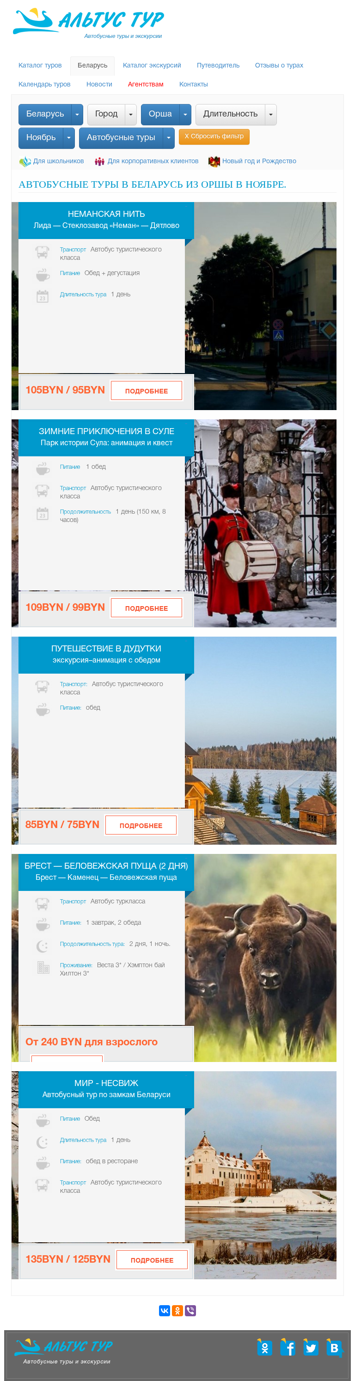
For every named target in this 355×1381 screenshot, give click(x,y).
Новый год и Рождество (259, 162)
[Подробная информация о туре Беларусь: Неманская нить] (147, 390)
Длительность (230, 114)
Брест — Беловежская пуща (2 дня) (106, 867)
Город (106, 114)
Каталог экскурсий (152, 66)
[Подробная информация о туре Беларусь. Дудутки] (141, 825)
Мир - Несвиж (106, 1084)
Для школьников (58, 162)
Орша (160, 114)
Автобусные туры (121, 138)
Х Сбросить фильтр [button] (214, 137)
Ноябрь (40, 138)
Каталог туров (40, 66)
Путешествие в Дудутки (106, 649)
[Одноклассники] (177, 1310)
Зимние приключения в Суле (106, 432)
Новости (99, 85)
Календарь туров (44, 85)
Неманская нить (106, 215)
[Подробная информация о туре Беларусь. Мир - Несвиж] (152, 1260)
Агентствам (146, 85)
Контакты (193, 85)
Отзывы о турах (279, 66)
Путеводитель (218, 66)
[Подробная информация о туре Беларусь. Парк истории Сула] (147, 608)
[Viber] (190, 1310)
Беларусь (92, 66)
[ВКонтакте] (164, 1310)
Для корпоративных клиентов (153, 162)
